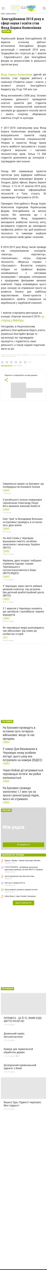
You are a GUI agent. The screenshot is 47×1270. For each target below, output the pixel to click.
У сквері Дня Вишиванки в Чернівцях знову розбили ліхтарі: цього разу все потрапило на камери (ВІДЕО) (22, 754)
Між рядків (13, 827)
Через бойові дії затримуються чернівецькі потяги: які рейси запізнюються (23, 773)
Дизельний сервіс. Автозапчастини (14, 1035)
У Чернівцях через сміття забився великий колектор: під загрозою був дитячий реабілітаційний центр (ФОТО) (23, 590)
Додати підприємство (23, 903)
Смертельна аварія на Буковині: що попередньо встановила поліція (23, 485)
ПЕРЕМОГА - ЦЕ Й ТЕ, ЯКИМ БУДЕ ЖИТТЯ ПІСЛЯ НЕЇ (23, 1019)
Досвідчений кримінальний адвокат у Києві (20, 1067)
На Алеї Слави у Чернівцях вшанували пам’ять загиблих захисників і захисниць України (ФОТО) (21, 542)
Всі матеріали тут (23, 845)
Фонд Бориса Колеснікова (16, 74)
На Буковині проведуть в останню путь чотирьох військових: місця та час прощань (19, 733)
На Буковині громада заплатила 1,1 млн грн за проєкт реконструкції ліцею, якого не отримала (21, 793)
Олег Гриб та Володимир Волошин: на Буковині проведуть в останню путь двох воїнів (23, 522)
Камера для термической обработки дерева (18, 1050)
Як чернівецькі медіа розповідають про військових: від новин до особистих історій (23, 631)
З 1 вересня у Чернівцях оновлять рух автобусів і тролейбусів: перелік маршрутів (23, 611)
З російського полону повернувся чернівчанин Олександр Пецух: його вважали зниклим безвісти (22, 503)
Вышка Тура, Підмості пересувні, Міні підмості (22, 1104)
